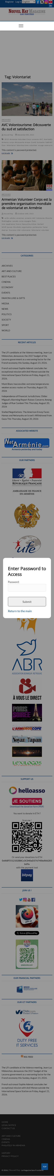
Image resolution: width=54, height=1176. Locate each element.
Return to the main (20, 611)
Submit (27, 601)
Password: (13, 581)
